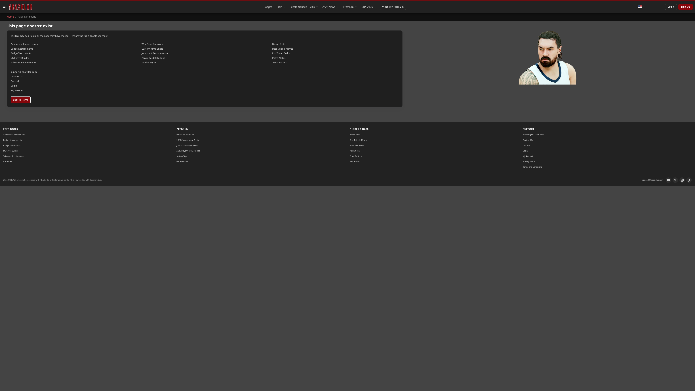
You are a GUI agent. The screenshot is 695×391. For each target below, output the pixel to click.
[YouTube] (668, 180)
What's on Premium (393, 6)
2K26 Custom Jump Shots (187, 140)
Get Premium (182, 161)
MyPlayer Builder (20, 58)
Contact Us (17, 76)
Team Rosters (279, 62)
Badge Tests (278, 44)
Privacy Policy (529, 161)
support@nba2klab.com (24, 71)
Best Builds (355, 161)
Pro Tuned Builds (281, 53)
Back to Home (20, 99)
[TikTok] (689, 180)
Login (671, 6)
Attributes (7, 161)
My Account (17, 90)
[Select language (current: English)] (641, 7)
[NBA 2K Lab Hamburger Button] (4, 7)
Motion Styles (149, 62)
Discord (15, 81)
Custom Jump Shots (152, 48)
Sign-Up (685, 6)
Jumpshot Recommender (155, 53)
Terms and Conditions (532, 167)
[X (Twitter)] (675, 180)
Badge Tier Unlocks (21, 53)
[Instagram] (682, 180)
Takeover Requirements (23, 62)
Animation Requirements (24, 44)
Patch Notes (278, 58)
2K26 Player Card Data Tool (188, 151)
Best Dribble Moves (282, 48)
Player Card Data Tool (153, 58)
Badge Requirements (22, 48)
